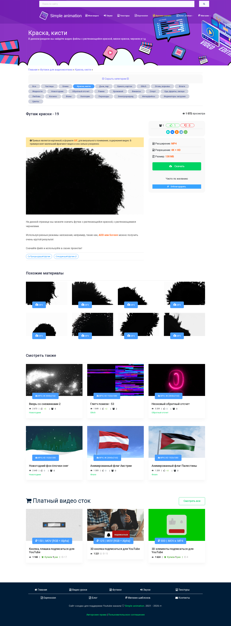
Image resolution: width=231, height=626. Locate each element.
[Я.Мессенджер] (168, 132)
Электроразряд (125, 96)
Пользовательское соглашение (126, 614)
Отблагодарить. (177, 186)
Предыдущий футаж (40, 256)
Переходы (104, 96)
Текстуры (125, 15)
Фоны (69, 96)
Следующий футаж (65, 256)
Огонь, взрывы (162, 86)
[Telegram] (181, 132)
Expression (142, 15)
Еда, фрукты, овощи (174, 91)
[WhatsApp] (185, 132)
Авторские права (96, 614)
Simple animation (134, 605)
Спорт (153, 91)
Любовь (36, 96)
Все (34, 86)
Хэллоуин (85, 96)
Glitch (143, 86)
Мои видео (93, 15)
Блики (65, 86)
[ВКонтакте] (172, 132)
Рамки (101, 91)
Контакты (184, 597)
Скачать (178, 166)
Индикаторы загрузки (174, 96)
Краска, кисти (84, 86)
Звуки (109, 15)
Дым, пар (104, 86)
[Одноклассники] (177, 132)
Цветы (35, 101)
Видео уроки (79, 589)
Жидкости (37, 91)
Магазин (205, 15)
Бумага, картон (124, 86)
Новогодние (57, 91)
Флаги (182, 86)
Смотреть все (192, 500)
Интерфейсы (148, 96)
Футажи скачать (163, 15)
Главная (33, 69)
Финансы (136, 91)
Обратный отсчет (80, 91)
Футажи (116, 589)
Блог (94, 597)
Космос (53, 96)
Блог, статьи (185, 15)
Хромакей (118, 91)
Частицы (49, 86)
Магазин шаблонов (138, 597)
